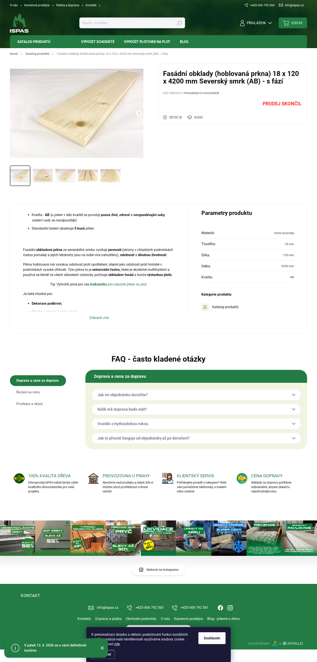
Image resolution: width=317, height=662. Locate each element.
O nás (14, 5)
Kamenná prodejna (37, 5)
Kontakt (91, 5)
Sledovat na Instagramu (162, 569)
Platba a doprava (67, 5)
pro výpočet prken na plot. (127, 284)
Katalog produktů (225, 307)
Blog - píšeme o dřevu (223, 619)
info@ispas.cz (107, 607)
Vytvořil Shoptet (259, 643)
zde (117, 644)
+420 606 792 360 (149, 607)
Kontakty (84, 619)
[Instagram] (230, 607)
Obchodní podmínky (141, 619)
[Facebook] (220, 607)
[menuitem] (42, 41)
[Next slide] (139, 113)
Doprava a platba (108, 619)
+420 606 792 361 (195, 607)
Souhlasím (212, 638)
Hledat (179, 23)
